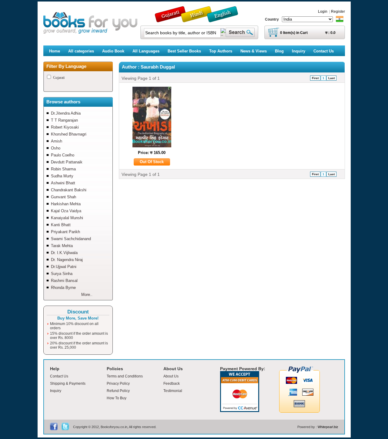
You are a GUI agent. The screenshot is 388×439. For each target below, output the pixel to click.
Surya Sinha (61, 273)
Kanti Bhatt (61, 225)
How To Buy (116, 398)
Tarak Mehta (62, 245)
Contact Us (59, 376)
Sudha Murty (62, 176)
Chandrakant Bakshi (68, 190)
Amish (56, 141)
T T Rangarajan (64, 120)
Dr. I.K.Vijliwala (64, 252)
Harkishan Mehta (66, 204)
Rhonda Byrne (63, 287)
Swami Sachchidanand (71, 238)
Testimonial (172, 391)
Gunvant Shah (63, 197)
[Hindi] (200, 19)
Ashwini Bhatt (63, 183)
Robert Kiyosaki (65, 127)
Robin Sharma (63, 169)
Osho (55, 148)
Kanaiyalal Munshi (67, 218)
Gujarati (59, 77)
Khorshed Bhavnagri (68, 134)
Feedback (171, 383)
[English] (225, 19)
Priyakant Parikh (65, 232)
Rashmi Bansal (64, 280)
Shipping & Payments (67, 383)
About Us (171, 376)
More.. (86, 294)
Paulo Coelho (62, 155)
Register (338, 11)
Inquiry (55, 391)
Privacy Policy (118, 383)
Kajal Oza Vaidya (66, 211)
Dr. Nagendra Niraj (67, 259)
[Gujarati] (171, 19)
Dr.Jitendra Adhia (66, 113)
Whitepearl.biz (328, 427)
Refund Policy (118, 391)
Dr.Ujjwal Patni (63, 266)
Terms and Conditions (125, 376)
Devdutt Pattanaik (66, 162)
